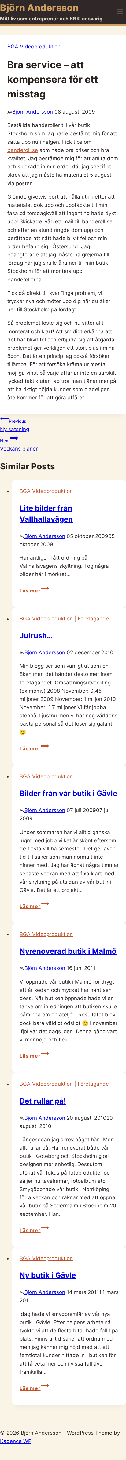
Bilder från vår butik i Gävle (68, 793)
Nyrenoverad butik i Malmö (68, 951)
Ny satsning (14, 425)
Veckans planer (19, 445)
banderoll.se (22, 150)
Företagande (93, 619)
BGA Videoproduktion (34, 47)
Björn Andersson (32, 112)
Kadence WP (15, 1441)
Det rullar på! (43, 1101)
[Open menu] (119, 12)
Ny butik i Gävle (48, 1275)
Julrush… (36, 635)
